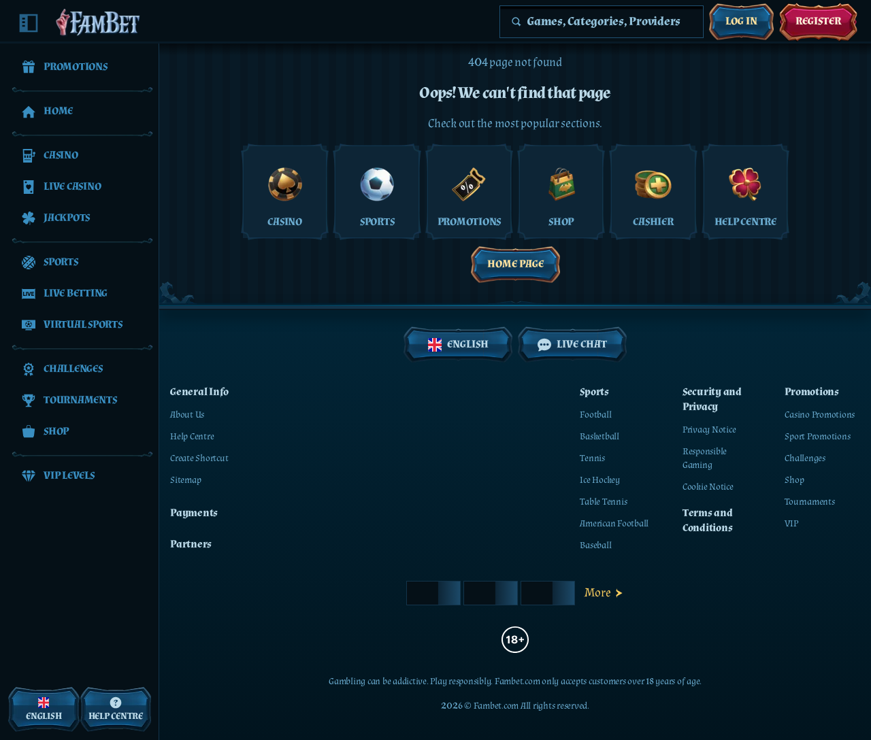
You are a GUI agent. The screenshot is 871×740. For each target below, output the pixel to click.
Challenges (805, 458)
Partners (191, 544)
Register (818, 21)
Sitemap (185, 480)
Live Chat (582, 344)
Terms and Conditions (708, 520)
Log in (741, 21)
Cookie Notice (708, 487)
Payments (194, 513)
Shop (794, 480)
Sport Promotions (817, 437)
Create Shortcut (199, 458)
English (468, 344)
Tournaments (809, 502)
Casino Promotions (820, 415)
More (598, 593)
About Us (187, 415)
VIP (791, 524)
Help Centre (192, 437)
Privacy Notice (709, 430)
